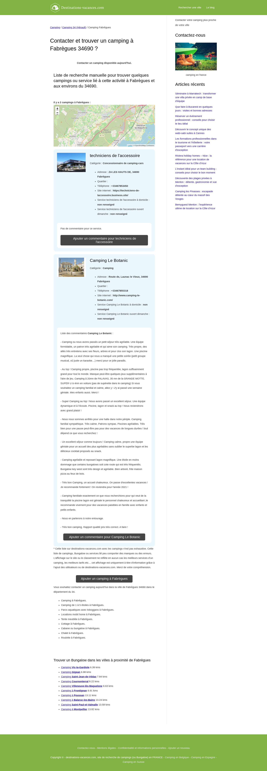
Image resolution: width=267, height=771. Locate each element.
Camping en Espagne (203, 757)
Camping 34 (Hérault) (74, 27)
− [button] (57, 112)
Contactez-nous (86, 748)
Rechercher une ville (189, 7)
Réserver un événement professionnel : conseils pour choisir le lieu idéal (195, 120)
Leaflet (130, 145)
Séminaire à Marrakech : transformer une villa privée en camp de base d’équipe (195, 97)
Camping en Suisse (133, 762)
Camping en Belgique (177, 757)
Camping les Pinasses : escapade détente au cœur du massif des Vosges (194, 195)
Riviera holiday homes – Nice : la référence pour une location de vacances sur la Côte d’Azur (193, 159)
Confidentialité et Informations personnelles (142, 748)
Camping (55, 27)
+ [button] (57, 108)
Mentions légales (106, 748)
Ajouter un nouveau (179, 748)
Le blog (210, 7)
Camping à (74, 690)
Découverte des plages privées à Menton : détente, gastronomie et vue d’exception (196, 182)
